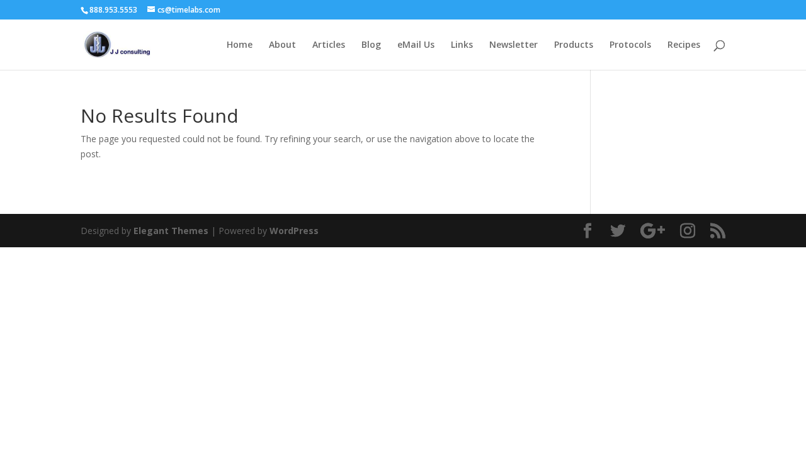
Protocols (630, 45)
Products (573, 45)
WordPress (294, 231)
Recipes (683, 45)
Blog (371, 45)
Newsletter (513, 45)
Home (240, 45)
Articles (328, 45)
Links (462, 45)
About (282, 45)
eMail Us (415, 45)
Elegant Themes (170, 231)
